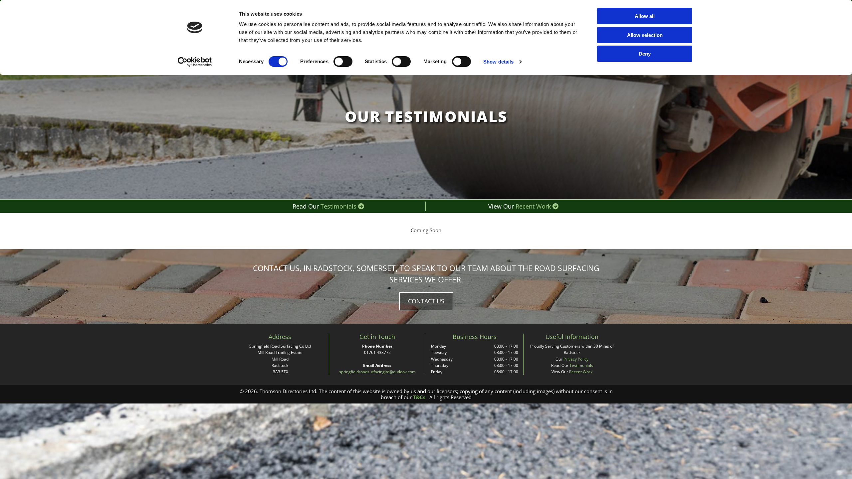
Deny (645, 54)
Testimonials (342, 206)
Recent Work (537, 206)
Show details (498, 62)
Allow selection (645, 35)
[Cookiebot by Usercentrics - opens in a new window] (195, 62)
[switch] (342, 61)
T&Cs (419, 397)
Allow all (645, 16)
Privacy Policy (575, 359)
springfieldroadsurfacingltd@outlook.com (377, 372)
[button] (426, 301)
